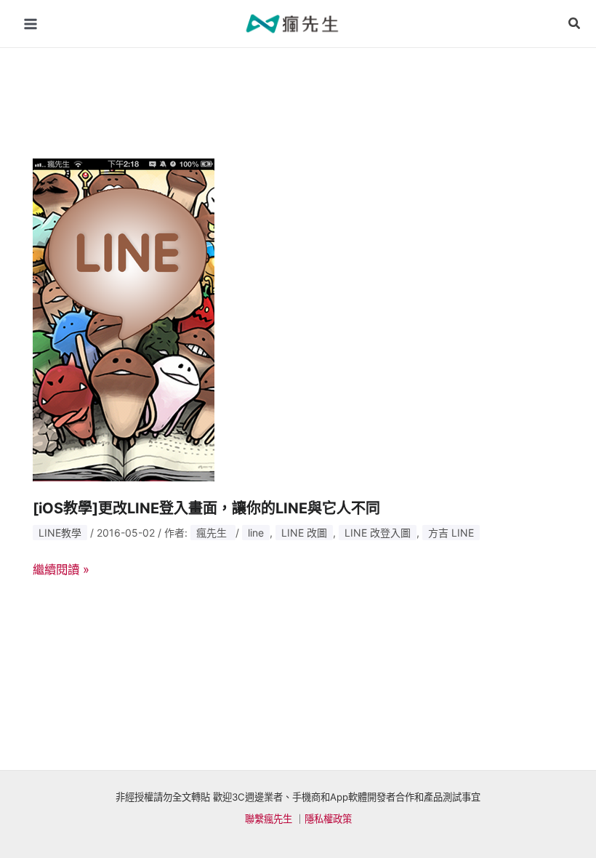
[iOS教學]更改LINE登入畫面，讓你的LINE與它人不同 (206, 508)
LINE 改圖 (304, 532)
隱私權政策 (328, 819)
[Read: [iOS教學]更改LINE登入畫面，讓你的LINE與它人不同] (123, 318)
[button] (574, 24)
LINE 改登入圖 (378, 532)
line (256, 532)
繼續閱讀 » (61, 567)
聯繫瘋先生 (268, 819)
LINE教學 (60, 532)
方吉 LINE (451, 532)
